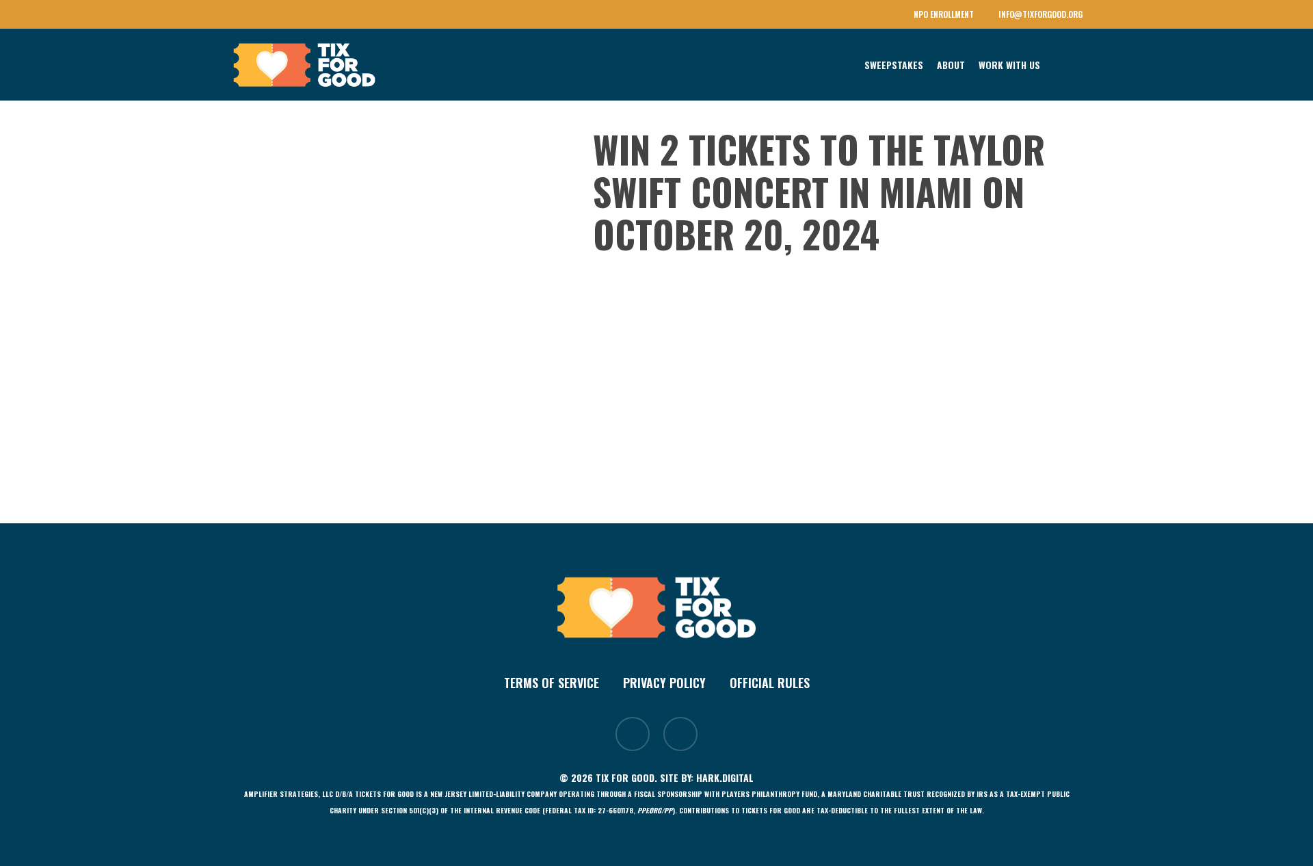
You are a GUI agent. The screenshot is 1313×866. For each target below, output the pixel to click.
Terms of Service (551, 683)
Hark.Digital (725, 777)
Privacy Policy (664, 683)
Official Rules (770, 683)
